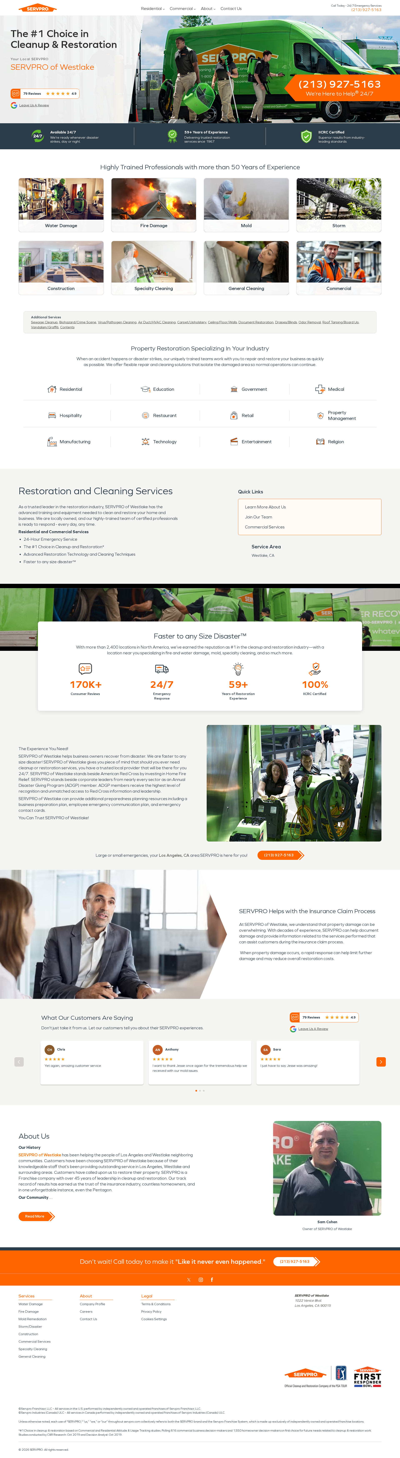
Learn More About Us (265, 506)
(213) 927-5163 (366, 9)
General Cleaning (32, 1356)
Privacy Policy (151, 1312)
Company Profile (92, 1304)
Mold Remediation (33, 1319)
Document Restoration (256, 322)
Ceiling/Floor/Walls (222, 322)
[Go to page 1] (196, 1091)
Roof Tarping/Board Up (340, 322)
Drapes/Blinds (286, 322)
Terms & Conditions (155, 1304)
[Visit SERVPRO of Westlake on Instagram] (201, 1279)
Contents (67, 327)
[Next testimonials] (381, 1062)
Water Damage (31, 1304)
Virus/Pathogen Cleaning (117, 322)
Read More (34, 1216)
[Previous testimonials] (19, 1062)
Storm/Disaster (30, 1327)
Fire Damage (29, 1312)
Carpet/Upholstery (191, 322)
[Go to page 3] (204, 1091)
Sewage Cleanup (44, 322)
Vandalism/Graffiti (45, 327)
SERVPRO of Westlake (40, 1154)
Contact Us (231, 8)
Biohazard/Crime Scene (77, 322)
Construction (28, 1334)
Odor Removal (310, 322)
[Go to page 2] (200, 1091)
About (206, 8)
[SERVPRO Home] (38, 7)
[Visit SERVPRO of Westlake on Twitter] (189, 1279)
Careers (86, 1312)
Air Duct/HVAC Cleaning (157, 322)
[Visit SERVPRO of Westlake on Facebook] (212, 1279)
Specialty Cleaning (33, 1349)
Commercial (181, 8)
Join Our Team (258, 516)
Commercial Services (265, 526)
